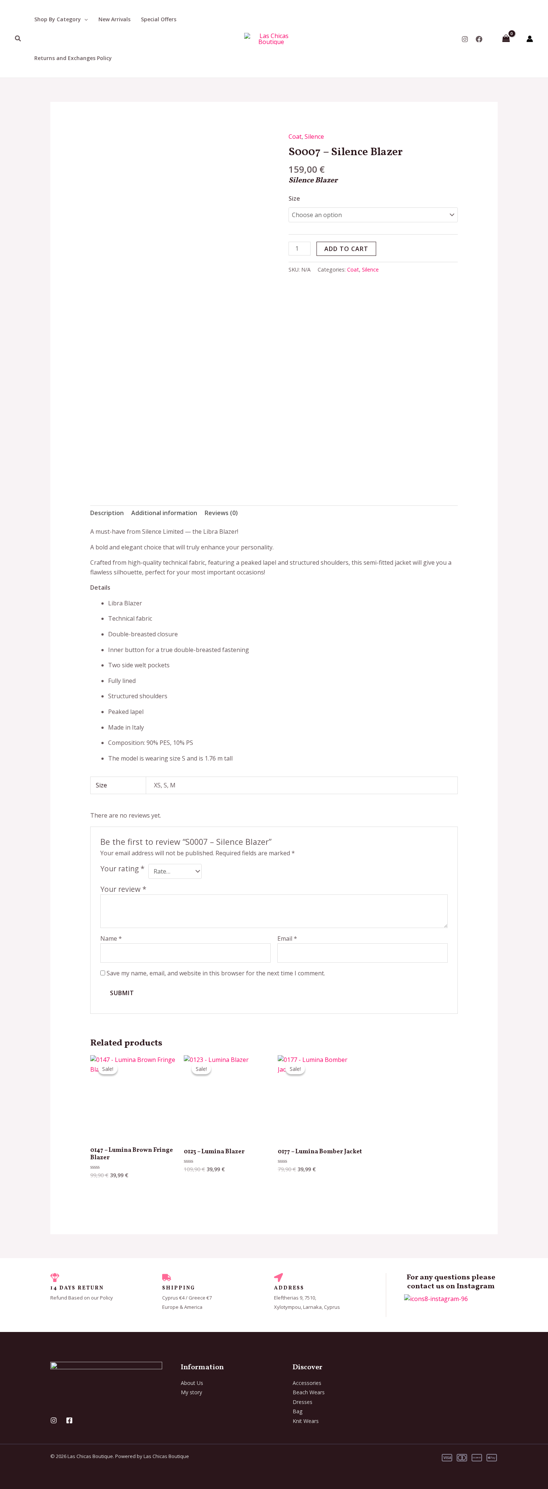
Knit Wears (306, 1420)
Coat (295, 136)
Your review (123, 889)
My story (191, 1392)
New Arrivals (114, 19)
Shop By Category (57, 19)
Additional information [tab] (164, 513)
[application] (84, 19)
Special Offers (158, 19)
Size (294, 198)
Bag (297, 1411)
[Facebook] (479, 39)
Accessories (307, 1382)
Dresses (302, 1401)
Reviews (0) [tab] (221, 513)
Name (111, 938)
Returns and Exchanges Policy (73, 58)
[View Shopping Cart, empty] (506, 39)
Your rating (122, 869)
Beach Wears (309, 1392)
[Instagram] (465, 39)
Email (287, 938)
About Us (192, 1382)
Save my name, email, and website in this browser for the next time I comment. (216, 973)
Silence (314, 136)
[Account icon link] (529, 38)
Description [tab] (107, 513)
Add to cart (346, 249)
